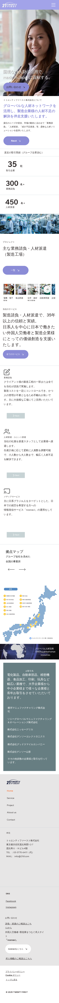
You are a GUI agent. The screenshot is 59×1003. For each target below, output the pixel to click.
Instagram (11, 907)
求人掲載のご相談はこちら (19, 958)
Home (10, 790)
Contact (11, 819)
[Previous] (11, 569)
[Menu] (53, 5)
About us (11, 812)
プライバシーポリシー (15, 971)
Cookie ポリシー (12, 975)
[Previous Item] (11, 289)
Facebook (11, 901)
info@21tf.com (22, 856)
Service (10, 798)
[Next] (22, 569)
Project (10, 805)
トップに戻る (11, 979)
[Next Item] (47, 289)
